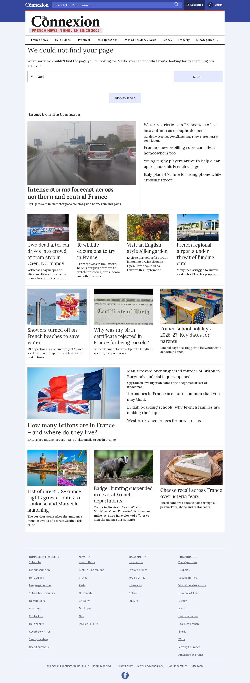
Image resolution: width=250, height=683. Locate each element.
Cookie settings (177, 666)
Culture (133, 601)
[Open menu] (209, 40)
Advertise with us (40, 632)
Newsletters (37, 601)
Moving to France (189, 647)
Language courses (40, 585)
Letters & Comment (91, 570)
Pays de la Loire (88, 624)
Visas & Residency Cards (140, 40)
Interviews (135, 585)
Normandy (85, 593)
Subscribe (196, 5)
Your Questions (107, 40)
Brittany (84, 601)
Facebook (125, 676)
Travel (83, 578)
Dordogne (85, 608)
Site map (197, 666)
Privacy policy (124, 666)
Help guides (36, 578)
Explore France (138, 570)
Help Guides (62, 40)
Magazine (135, 556)
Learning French (188, 624)
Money (168, 40)
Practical (84, 40)
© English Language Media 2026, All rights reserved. (79, 666)
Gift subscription (39, 570)
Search (198, 77)
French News (39, 40)
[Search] (176, 5)
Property (184, 40)
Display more (125, 98)
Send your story (38, 639)
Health (182, 608)
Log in (219, 5)
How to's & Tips (188, 593)
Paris (82, 585)
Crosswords (136, 562)
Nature (133, 593)
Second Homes (187, 578)
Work (181, 639)
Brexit (182, 632)
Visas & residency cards (192, 585)
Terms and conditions (150, 666)
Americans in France (191, 655)
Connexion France (42, 556)
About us (34, 608)
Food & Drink (137, 578)
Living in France (188, 616)
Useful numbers (39, 647)
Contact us (36, 616)
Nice (81, 616)
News (82, 556)
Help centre (36, 624)
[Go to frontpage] (65, 24)
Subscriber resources (42, 593)
